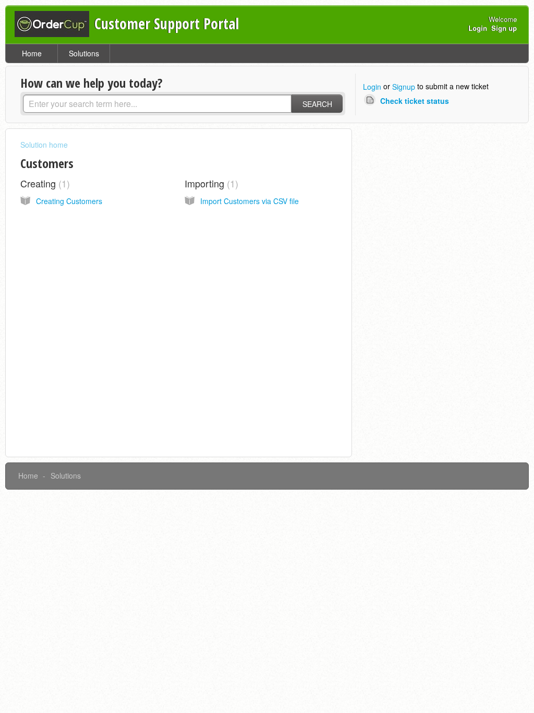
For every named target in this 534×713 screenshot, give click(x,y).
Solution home (44, 144)
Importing (210, 183)
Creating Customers (69, 201)
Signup (403, 86)
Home (32, 53)
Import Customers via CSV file (249, 201)
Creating (43, 183)
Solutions (84, 53)
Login (372, 86)
